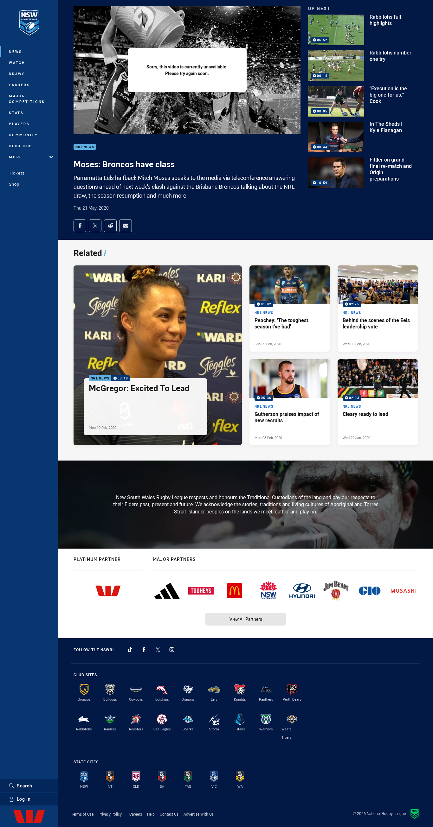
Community (23, 134)
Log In (24, 799)
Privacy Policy (110, 814)
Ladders (19, 84)
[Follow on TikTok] (129, 649)
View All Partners (245, 619)
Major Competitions (27, 98)
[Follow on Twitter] (157, 649)
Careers (135, 814)
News (15, 51)
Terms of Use (82, 814)
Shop (14, 184)
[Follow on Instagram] (171, 649)
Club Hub (20, 145)
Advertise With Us (199, 814)
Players (19, 123)
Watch (17, 62)
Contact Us (169, 814)
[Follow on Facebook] (143, 649)
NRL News (84, 147)
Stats (16, 112)
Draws (17, 73)
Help (151, 814)
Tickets (17, 173)
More (15, 157)
